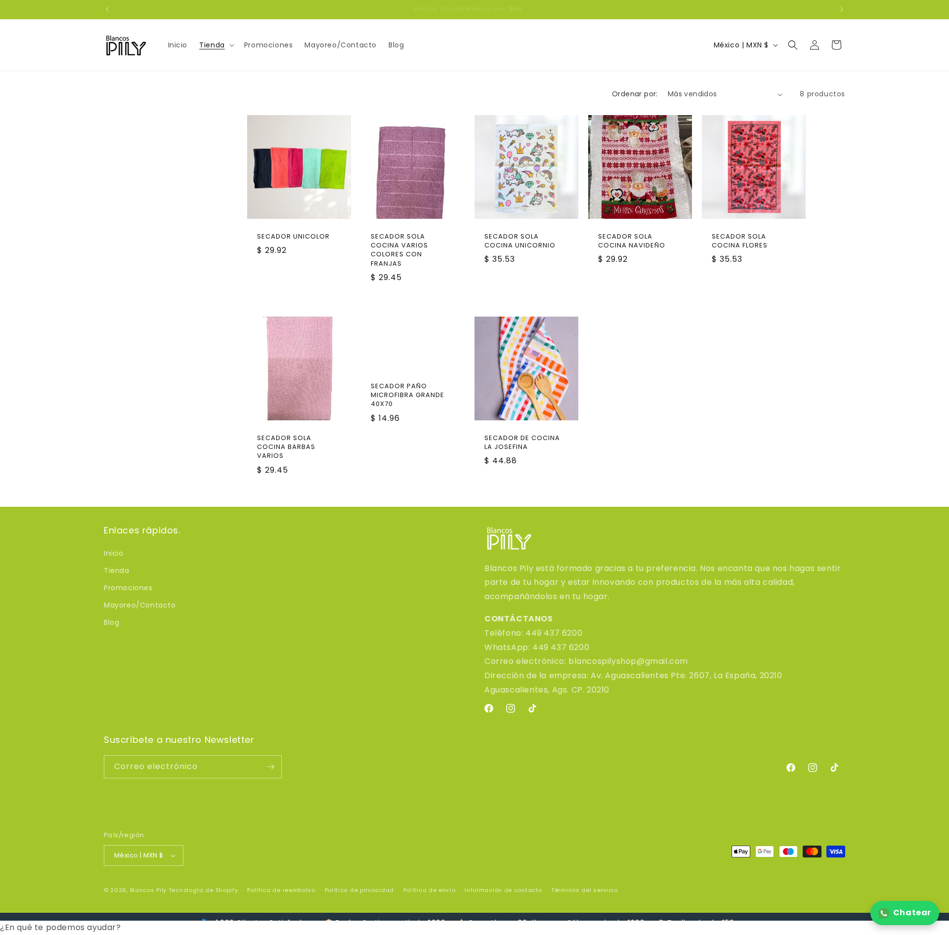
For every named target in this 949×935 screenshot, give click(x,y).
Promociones (128, 588)
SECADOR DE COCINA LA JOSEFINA (522, 442)
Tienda (116, 570)
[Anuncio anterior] (107, 9)
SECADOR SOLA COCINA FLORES (740, 241)
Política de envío (429, 890)
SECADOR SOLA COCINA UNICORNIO (520, 241)
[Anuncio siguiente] (842, 9)
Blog (111, 622)
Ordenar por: (635, 94)
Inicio (114, 553)
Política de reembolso (281, 890)
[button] (215, 45)
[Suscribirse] (270, 766)
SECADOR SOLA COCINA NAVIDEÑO (631, 241)
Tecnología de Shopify (203, 890)
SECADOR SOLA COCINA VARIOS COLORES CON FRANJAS (399, 250)
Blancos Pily (148, 890)
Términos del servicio (584, 890)
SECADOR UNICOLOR (293, 236)
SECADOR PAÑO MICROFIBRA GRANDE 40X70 (407, 395)
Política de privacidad (359, 890)
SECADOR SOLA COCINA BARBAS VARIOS (286, 447)
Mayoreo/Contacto (140, 605)
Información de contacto (503, 890)
